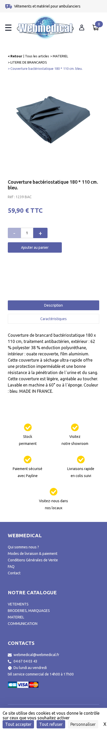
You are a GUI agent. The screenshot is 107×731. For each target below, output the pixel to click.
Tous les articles (37, 56)
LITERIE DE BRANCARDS (28, 62)
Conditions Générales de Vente (33, 560)
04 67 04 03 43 (25, 661)
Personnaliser (83, 724)
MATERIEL (60, 56)
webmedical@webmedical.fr (36, 655)
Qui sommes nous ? (23, 547)
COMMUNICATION (22, 624)
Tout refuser (51, 724)
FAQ (11, 566)
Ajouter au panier (35, 247)
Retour (16, 56)
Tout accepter (18, 724)
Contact (14, 573)
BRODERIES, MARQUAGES (29, 611)
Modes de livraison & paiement (32, 553)
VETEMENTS (18, 604)
